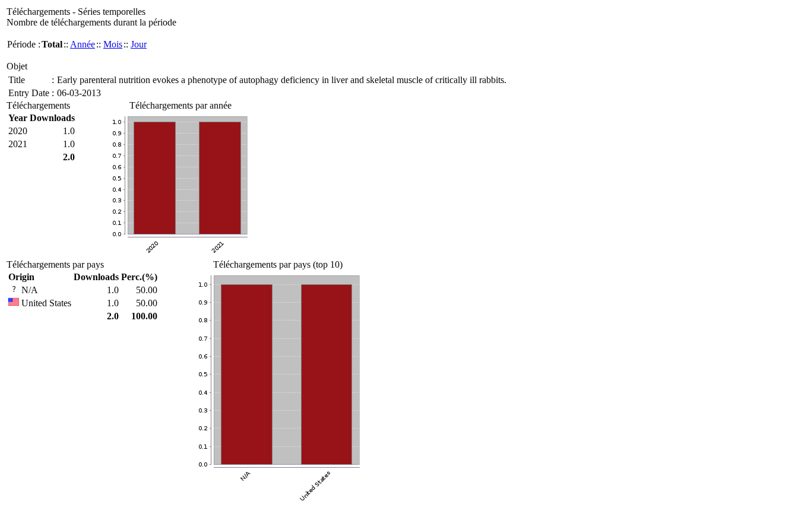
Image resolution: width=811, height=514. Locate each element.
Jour (139, 44)
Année (82, 44)
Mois (112, 44)
